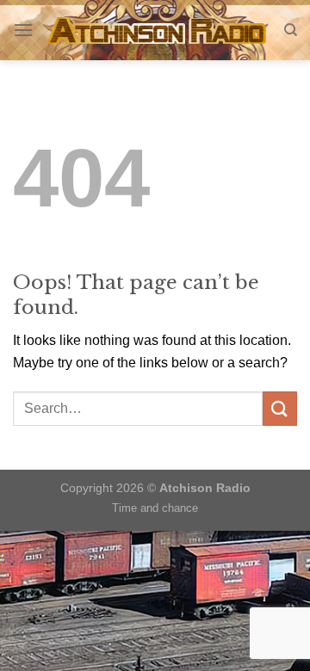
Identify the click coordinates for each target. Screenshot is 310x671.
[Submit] (280, 408)
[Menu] (23, 30)
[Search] (290, 30)
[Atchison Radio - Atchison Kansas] (158, 30)
